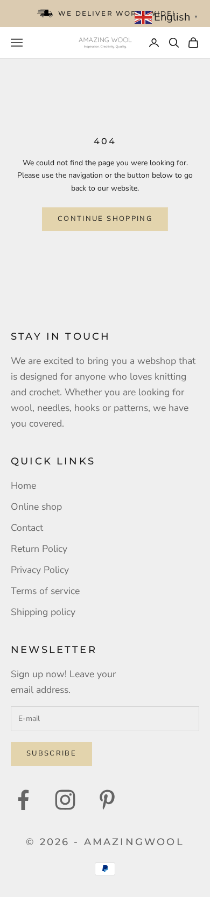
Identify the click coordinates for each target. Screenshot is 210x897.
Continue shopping (105, 219)
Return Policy (39, 548)
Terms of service (45, 590)
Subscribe (51, 753)
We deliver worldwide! (116, 13)
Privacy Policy (40, 569)
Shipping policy (43, 611)
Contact (27, 527)
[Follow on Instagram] (65, 799)
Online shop (36, 506)
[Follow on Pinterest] (107, 799)
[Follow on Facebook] (23, 799)
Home (23, 485)
